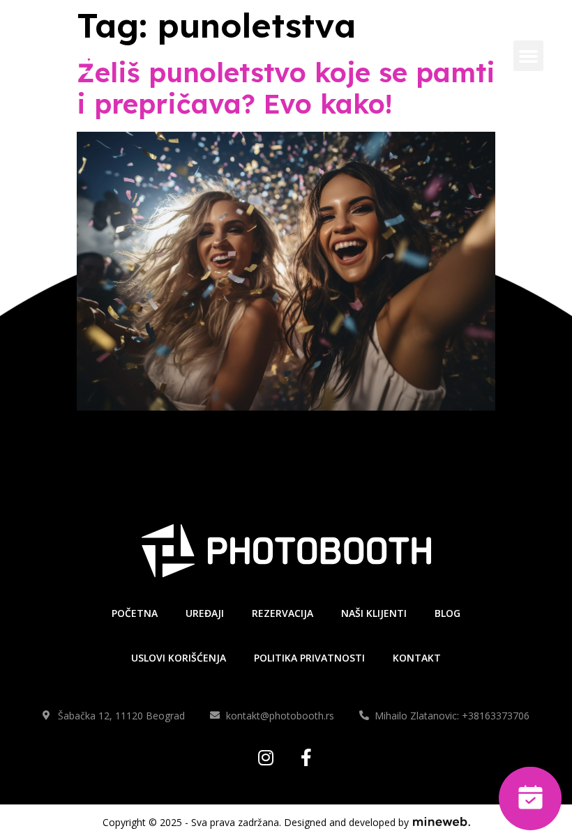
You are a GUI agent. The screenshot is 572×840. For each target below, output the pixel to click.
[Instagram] (266, 757)
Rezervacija (282, 613)
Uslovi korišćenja (178, 657)
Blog (447, 613)
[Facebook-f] (306, 757)
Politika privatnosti (309, 657)
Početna (135, 613)
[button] (528, 55)
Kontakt (417, 657)
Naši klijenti (374, 613)
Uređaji (205, 613)
